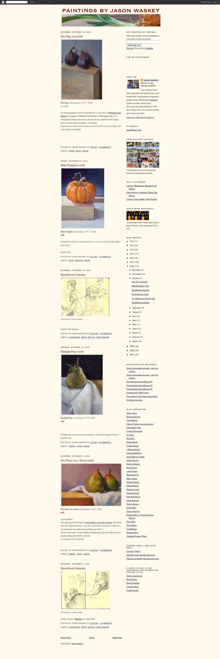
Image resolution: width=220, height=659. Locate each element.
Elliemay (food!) (133, 551)
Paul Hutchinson (133, 496)
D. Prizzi (130, 434)
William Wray (132, 532)
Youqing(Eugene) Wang (136, 536)
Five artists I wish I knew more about (141, 396)
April (134, 328)
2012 (132, 258)
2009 (132, 346)
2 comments (104, 257)
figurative (74, 337)
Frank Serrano (132, 590)
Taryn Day (130, 521)
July (134, 316)
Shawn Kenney (132, 504)
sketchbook (102, 337)
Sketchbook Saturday (73, 274)
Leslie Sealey (132, 471)
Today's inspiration (134, 575)
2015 (132, 245)
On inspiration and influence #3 (139, 389)
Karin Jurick (131, 467)
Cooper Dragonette (134, 431)
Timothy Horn (132, 586)
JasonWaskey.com (133, 129)
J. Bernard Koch (133, 449)
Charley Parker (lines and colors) (140, 424)
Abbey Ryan (131, 413)
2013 (132, 253)
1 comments (106, 623)
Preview (129, 48)
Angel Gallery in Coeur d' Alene (98, 522)
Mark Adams (131, 478)
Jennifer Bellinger (133, 453)
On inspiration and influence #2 (139, 385)
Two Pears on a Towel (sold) (77, 460)
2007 (132, 354)
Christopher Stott (133, 427)
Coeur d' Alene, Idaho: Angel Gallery (141, 199)
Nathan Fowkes (132, 489)
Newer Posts (66, 637)
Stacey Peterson (133, 511)
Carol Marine (132, 420)
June (134, 320)
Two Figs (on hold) (72, 36)
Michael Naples (132, 482)
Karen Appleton (133, 463)
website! (153, 99)
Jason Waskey (151, 80)
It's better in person (134, 399)
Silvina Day (131, 507)
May (134, 324)
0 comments (104, 147)
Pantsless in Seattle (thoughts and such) (142, 558)
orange (79, 260)
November (137, 274)
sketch (91, 337)
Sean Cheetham (132, 583)
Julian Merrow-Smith (135, 456)
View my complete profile (140, 117)
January (135, 341)
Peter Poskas (131, 579)
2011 (132, 262)
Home (91, 637)
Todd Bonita (131, 529)
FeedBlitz (149, 48)
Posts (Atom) (77, 643)
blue (71, 260)
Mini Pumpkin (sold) (73, 165)
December (136, 269)
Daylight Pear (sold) (72, 351)
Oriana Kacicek (132, 493)
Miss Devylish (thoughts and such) (140, 555)
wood (85, 151)
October (135, 278)
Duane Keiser (132, 442)
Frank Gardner (132, 445)
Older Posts (117, 637)
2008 (132, 350)
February (136, 336)
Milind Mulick (132, 485)
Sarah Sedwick (132, 500)
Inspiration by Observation (137, 392)
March (135, 332)
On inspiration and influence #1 (139, 381)
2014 (132, 249)
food (71, 151)
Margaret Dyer (132, 474)
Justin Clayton (132, 460)
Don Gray (130, 438)
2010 (132, 266)
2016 (132, 241)
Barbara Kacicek (133, 416)
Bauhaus (78, 618)
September (137, 307)
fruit (78, 151)
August (135, 312)
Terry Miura (131, 525)
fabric (72, 446)
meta (83, 337)
